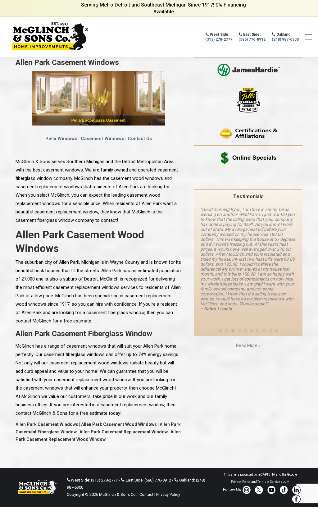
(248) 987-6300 (285, 39)
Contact (146, 494)
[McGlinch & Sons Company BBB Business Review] (248, 179)
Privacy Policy (168, 494)
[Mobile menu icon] (308, 37)
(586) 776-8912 (252, 39)
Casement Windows (102, 138)
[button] (220, 330)
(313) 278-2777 (218, 39)
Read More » (248, 345)
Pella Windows (61, 138)
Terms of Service (268, 481)
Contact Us (140, 138)
